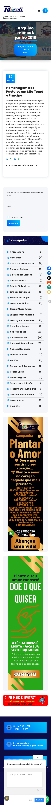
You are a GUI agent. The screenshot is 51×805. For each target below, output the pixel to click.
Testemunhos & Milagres (23, 388)
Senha (10, 206)
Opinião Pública (18, 354)
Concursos (15, 257)
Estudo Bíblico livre (20, 286)
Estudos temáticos (20, 292)
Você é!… (14, 406)
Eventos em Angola (20, 297)
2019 (24, 49)
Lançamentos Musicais (22, 314)
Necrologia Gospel (19, 326)
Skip (30, 800)
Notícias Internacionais (22, 343)
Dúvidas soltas (18, 280)
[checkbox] (6, 798)
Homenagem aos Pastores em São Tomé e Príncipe (24, 92)
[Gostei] (7, 159)
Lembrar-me (16, 217)
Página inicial (24, 46)
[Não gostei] (15, 159)
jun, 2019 (10, 78)
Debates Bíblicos (19, 269)
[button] (49, 268)
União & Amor (17, 400)
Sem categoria (18, 377)
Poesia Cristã (17, 371)
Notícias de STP (18, 331)
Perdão (14, 360)
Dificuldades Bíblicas (21, 274)
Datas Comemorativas (22, 263)
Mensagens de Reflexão (22, 320)
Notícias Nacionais (20, 349)
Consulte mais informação (20, 165)
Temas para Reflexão (21, 383)
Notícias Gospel (18, 337)
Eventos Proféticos (20, 303)
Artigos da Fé (17, 252)
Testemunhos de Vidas (22, 394)
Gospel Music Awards (21, 309)
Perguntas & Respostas (22, 366)
